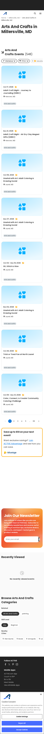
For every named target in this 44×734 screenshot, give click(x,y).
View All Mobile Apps (12, 685)
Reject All (21, 723)
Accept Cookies (22, 730)
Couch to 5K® (9, 676)
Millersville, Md (14, 18)
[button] (24, 61)
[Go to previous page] (5, 421)
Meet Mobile (9, 682)
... (29, 421)
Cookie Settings (22, 717)
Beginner (14, 625)
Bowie (21, 639)
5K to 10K (7, 679)
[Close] (40, 694)
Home (3, 18)
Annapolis (32, 639)
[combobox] (9, 61)
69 (34, 421)
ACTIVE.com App (10, 674)
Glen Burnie (9, 639)
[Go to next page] (38, 421)
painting (25, 614)
